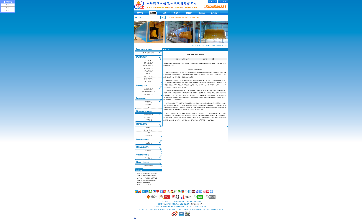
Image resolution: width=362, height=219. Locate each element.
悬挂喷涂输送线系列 (145, 111)
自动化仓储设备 (143, 162)
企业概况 (153, 13)
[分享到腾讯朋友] (179, 191)
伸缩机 (148, 73)
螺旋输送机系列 (143, 139)
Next (225, 32)
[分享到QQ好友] (182, 191)
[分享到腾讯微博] (143, 191)
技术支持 (189, 13)
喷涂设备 (184, 17)
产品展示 (165, 13)
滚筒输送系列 (142, 85)
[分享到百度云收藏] (157, 191)
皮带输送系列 (142, 57)
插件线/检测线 (148, 79)
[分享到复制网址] (186, 191)
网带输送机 (148, 158)
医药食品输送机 (148, 63)
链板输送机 (148, 150)
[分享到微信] (150, 191)
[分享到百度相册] (154, 191)
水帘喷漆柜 (148, 120)
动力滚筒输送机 (148, 89)
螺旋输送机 (148, 143)
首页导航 (201, 45)
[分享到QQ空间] (136, 191)
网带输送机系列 (143, 155)
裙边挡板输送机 (148, 68)
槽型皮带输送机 (148, 76)
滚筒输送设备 (191, 17)
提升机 (198, 17)
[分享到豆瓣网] (175, 191)
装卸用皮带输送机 (148, 65)
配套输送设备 (142, 124)
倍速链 (148, 127)
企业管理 (202, 13)
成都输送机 (178, 17)
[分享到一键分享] (161, 191)
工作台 (148, 133)
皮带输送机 (148, 60)
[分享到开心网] (164, 191)
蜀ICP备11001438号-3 (197, 204)
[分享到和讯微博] (193, 191)
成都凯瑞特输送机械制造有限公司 (174, 72)
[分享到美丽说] (204, 191)
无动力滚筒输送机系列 (148, 91)
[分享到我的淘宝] (200, 191)
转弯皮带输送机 (148, 71)
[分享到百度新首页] (197, 191)
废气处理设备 (148, 135)
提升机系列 (142, 98)
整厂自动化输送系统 (145, 49)
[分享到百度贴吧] (168, 191)
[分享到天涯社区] (189, 191)
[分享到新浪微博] (139, 191)
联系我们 (214, 13)
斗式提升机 (148, 102)
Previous (137, 32)
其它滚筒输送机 (148, 94)
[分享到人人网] (146, 191)
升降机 (148, 107)
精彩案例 (177, 13)
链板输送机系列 (143, 147)
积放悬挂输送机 (148, 117)
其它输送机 (148, 81)
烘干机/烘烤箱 (148, 130)
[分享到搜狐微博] (172, 191)
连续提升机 (148, 104)
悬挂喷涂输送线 (148, 114)
